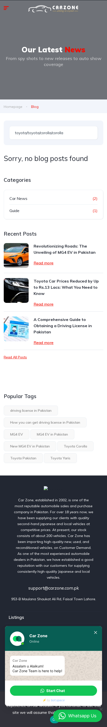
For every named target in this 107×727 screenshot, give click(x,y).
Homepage (13, 106)
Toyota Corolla (75, 446)
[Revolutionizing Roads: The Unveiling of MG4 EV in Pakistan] (16, 255)
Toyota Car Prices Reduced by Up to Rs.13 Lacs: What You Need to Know (66, 287)
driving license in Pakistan (31, 410)
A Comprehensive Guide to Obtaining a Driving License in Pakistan (63, 325)
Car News (18, 198)
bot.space (58, 700)
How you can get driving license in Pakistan (45, 422)
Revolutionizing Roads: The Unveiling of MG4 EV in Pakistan (65, 249)
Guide (14, 210)
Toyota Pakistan (23, 458)
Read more (44, 263)
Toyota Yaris (60, 458)
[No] (100, 709)
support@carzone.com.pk (53, 588)
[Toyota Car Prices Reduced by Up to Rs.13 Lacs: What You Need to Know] (16, 290)
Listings (16, 617)
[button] (53, 691)
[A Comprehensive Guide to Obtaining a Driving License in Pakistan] (16, 328)
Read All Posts (15, 357)
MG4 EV (16, 434)
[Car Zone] (53, 489)
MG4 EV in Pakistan (52, 434)
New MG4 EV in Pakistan (30, 446)
